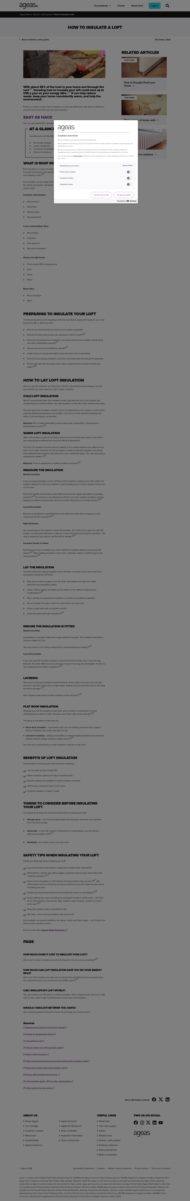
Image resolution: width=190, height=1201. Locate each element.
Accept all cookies (124, 195)
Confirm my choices (101, 195)
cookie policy (77, 156)
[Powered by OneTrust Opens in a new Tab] (127, 201)
